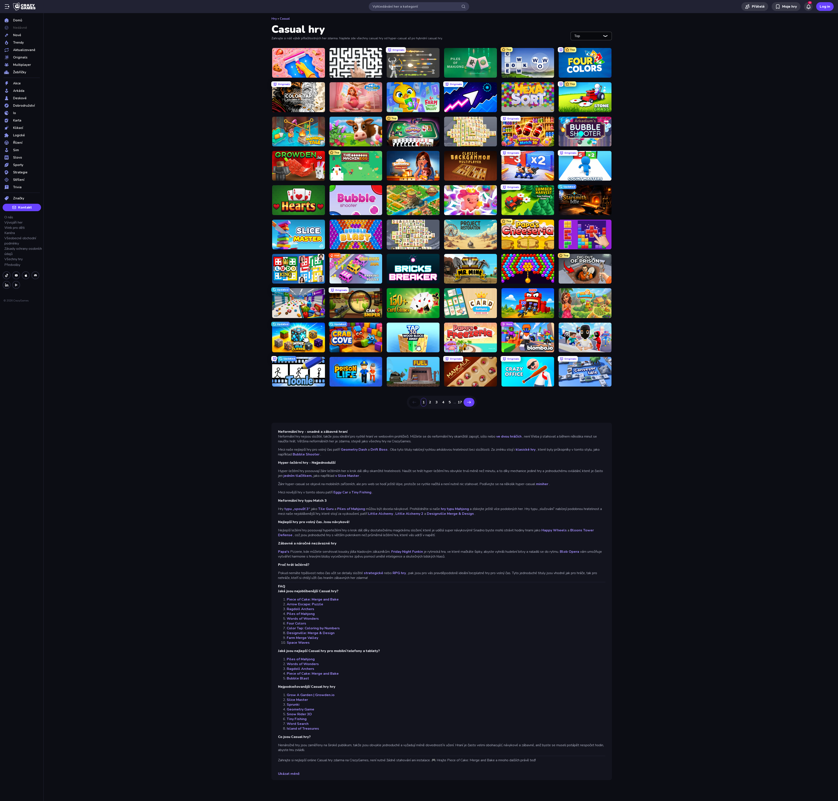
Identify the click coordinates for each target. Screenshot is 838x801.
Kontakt (25, 207)
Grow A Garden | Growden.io (311, 695)
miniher (542, 484)
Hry (274, 19)
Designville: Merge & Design (311, 633)
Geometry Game (300, 709)
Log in (825, 6)
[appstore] (26, 275)
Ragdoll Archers (300, 609)
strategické (373, 573)
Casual (285, 19)
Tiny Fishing (361, 492)
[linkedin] (6, 285)
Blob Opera (569, 551)
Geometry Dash (354, 449)
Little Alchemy (380, 513)
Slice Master (297, 699)
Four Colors (296, 623)
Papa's (283, 551)
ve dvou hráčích (509, 436)
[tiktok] (6, 275)
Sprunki (293, 704)
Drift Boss (379, 449)
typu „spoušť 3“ (297, 509)
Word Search (298, 723)
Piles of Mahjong (351, 509)
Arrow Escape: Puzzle (305, 604)
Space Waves (298, 642)
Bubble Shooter (306, 454)
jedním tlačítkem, (298, 475)
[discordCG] (35, 275)
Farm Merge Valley (302, 637)
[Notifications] (808, 6)
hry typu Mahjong (455, 509)
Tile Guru (326, 509)
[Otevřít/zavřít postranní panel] (7, 6)
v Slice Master (347, 475)
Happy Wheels (554, 530)
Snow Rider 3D (299, 714)
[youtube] (16, 275)
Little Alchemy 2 (409, 513)
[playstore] (16, 285)
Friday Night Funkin (407, 551)
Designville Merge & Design (450, 513)
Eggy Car (340, 492)
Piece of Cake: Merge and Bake (313, 599)
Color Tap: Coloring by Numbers (313, 628)
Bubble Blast (298, 678)
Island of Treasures (303, 728)
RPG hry (399, 573)
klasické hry (526, 449)
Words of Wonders (303, 618)
